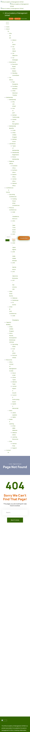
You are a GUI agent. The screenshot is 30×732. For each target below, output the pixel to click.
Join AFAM (11, 18)
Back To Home (15, 520)
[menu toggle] (7, 23)
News (26, 18)
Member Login (17, 18)
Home (7, 27)
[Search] (7, 240)
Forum (22, 18)
